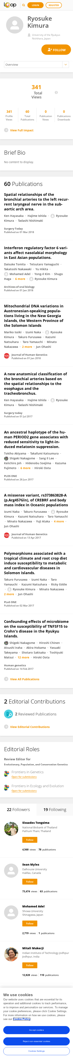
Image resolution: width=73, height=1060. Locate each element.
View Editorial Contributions (30, 727)
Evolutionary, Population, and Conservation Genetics (36, 764)
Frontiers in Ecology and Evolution (38, 786)
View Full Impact (21, 130)
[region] (36, 1024)
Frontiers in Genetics (28, 772)
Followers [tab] (18, 809)
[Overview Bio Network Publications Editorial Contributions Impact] (36, 64)
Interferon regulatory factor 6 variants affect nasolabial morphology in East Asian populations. (36, 252)
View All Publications (24, 679)
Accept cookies (36, 1030)
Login (35, 5)
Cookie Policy (21, 1019)
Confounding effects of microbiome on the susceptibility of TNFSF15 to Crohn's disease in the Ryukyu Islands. (36, 628)
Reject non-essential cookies (36, 1041)
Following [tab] (54, 809)
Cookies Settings (36, 1051)
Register (54, 5)
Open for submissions (24, 776)
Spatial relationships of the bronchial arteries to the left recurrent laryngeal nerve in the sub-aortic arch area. (36, 201)
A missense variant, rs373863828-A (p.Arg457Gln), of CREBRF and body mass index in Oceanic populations (36, 500)
